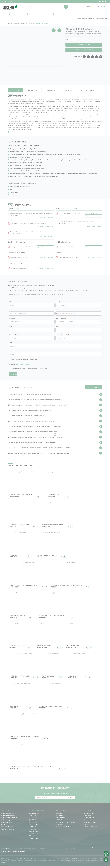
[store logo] (12, 7)
